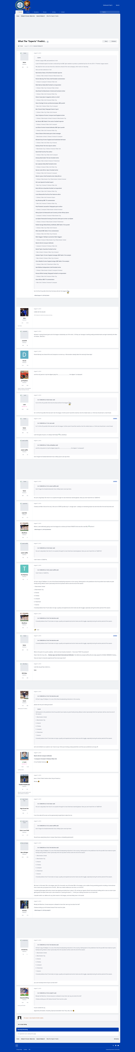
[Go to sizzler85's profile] (24, 335)
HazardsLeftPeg (24, 998)
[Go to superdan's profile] (24, 507)
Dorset (24, 361)
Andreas (24, 910)
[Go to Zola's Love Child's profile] (24, 824)
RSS (29, 1049)
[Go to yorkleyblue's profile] (24, 375)
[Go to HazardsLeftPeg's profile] (24, 992)
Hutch (24, 701)
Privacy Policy (19, 1049)
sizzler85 (24, 340)
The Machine (24, 575)
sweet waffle (24, 450)
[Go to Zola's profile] (24, 312)
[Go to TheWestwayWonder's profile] (24, 779)
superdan (24, 513)
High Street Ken (24, 808)
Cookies (25, 1049)
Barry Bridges (24, 852)
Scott (25, 762)
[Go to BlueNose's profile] (24, 527)
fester (21, 46)
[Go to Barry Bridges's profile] (24, 846)
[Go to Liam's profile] (24, 399)
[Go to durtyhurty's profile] (24, 944)
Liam (24, 404)
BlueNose (24, 533)
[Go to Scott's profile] (24, 756)
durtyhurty (24, 949)
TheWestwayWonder (24, 784)
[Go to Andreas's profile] (24, 905)
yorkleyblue (24, 380)
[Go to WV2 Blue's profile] (24, 667)
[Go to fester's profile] (18, 46)
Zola (24, 318)
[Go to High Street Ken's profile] (24, 802)
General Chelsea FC (38, 46)
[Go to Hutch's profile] (24, 695)
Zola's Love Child (24, 830)
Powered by (112, 1049)
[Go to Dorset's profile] (24, 355)
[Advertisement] (67, 28)
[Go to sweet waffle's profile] (24, 444)
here (35, 670)
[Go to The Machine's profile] (24, 569)
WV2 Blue (24, 673)
